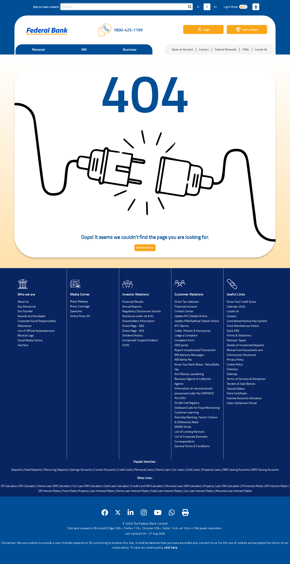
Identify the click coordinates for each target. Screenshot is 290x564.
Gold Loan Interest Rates (166, 491)
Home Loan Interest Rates (132, 491)
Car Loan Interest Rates (199, 491)
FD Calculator (9, 486)
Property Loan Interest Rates (96, 491)
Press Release (79, 301)
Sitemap (232, 374)
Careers (204, 49)
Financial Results (133, 301)
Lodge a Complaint (186, 335)
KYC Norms (182, 326)
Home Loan (163, 469)
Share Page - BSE (133, 331)
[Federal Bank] (47, 31)
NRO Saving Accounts (265, 469)
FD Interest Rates (252, 486)
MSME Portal (183, 427)
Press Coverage (80, 306)
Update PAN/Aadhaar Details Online (197, 321)
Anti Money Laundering (189, 374)
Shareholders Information (138, 321)
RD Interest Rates (276, 486)
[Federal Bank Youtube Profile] (158, 512)
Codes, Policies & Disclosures (193, 331)
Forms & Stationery (239, 335)
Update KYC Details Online (191, 316)
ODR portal (181, 345)
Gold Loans (193, 469)
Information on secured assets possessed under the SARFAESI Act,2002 (194, 393)
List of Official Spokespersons (36, 331)
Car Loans (178, 469)
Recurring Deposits (56, 469)
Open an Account (182, 49)
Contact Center (184, 311)
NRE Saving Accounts (236, 469)
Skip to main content (46, 6)
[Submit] (189, 6)
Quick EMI (233, 331)
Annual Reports (132, 306)
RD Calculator (27, 486)
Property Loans (211, 469)
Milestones (25, 326)
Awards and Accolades (31, 316)
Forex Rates (69, 491)
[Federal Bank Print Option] (185, 512)
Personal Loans (144, 469)
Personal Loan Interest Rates (233, 491)
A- (198, 7)
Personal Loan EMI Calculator (183, 486)
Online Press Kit (80, 316)
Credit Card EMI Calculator (147, 486)
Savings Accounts (81, 469)
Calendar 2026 (236, 306)
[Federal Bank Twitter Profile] (118, 512)
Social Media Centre (30, 340)
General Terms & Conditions (192, 446)
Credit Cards (125, 469)
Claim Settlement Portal (242, 403)
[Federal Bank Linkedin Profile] (130, 512)
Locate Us (261, 49)
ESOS (125, 345)
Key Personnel (27, 306)
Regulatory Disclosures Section (141, 311)
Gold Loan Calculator (116, 486)
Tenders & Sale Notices (241, 384)
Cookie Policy (235, 364)
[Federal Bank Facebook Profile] (104, 512)
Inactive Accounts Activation (244, 398)
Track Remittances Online (243, 326)
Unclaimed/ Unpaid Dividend (140, 340)
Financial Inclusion (186, 306)
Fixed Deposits (33, 469)
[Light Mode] (243, 7)
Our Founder (25, 311)
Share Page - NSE (133, 326)
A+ (215, 7)
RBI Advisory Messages (189, 355)
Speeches (76, 311)
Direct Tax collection (187, 301)
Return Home (145, 247)
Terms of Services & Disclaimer (246, 379)
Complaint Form (184, 340)
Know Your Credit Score (241, 301)
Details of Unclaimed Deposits (245, 345)
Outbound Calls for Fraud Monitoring (197, 408)
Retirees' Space (236, 340)
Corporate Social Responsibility (37, 321)
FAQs (245, 49)
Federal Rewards (226, 49)
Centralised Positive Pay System (247, 321)
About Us (23, 301)
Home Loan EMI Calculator (54, 486)
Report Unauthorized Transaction (195, 350)
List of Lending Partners (190, 432)
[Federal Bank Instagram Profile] (144, 512)
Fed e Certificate (237, 393)
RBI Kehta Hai (183, 359)
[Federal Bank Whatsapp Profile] (172, 512)
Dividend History (132, 335)
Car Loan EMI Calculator (87, 486)
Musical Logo (26, 335)
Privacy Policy (235, 359)
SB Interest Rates (49, 491)
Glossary (232, 369)
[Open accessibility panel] (255, 6)
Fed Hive (23, 345)
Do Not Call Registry (187, 403)
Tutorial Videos (236, 388)
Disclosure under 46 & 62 (138, 316)
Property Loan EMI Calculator (221, 486)
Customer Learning (186, 412)
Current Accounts (104, 469)
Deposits (16, 469)
